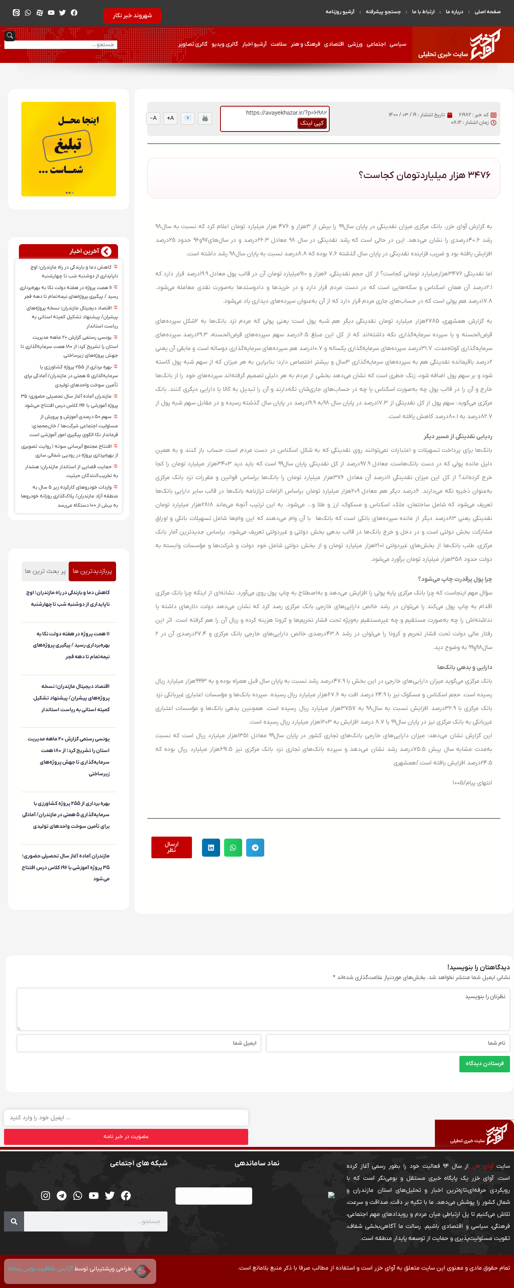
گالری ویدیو (225, 44)
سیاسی (398, 44)
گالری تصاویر (193, 44)
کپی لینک (312, 123)
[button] (255, 848)
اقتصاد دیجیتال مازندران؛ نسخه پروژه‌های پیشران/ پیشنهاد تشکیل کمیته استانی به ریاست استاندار (72, 317)
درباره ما (454, 11)
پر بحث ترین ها (45, 571)
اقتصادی (334, 44)
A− (153, 118)
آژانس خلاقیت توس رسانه (41, 1269)
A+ (170, 118)
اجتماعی (376, 44)
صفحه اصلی (488, 11)
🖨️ (205, 118)
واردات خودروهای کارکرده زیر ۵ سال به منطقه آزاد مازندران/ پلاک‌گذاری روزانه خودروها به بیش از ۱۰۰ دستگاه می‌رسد (69, 496)
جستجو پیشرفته (383, 11)
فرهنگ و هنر (305, 44)
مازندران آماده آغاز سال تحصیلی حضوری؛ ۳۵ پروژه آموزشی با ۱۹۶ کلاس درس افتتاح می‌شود (66, 868)
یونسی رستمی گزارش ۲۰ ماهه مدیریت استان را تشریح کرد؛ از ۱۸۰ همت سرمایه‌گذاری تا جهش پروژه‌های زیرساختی (69, 346)
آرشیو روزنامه (340, 11)
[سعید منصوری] (108, 618)
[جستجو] (14, 1221)
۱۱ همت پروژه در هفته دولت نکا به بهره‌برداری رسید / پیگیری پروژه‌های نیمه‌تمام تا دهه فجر (71, 646)
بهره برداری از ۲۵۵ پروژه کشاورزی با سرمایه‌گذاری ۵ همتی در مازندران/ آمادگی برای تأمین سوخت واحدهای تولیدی (71, 376)
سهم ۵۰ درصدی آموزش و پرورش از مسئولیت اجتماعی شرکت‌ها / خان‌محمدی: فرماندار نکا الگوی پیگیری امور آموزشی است (73, 426)
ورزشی (355, 44)
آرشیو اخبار (254, 44)
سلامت (279, 44)
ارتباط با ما (423, 11)
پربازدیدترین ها (92, 571)
